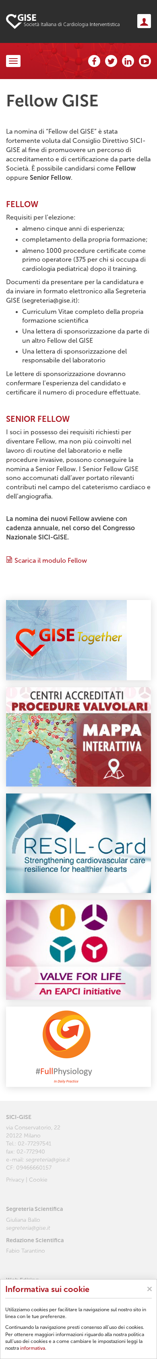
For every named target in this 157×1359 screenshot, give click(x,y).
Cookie (38, 1180)
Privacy (15, 1180)
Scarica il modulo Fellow (50, 560)
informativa (32, 1348)
